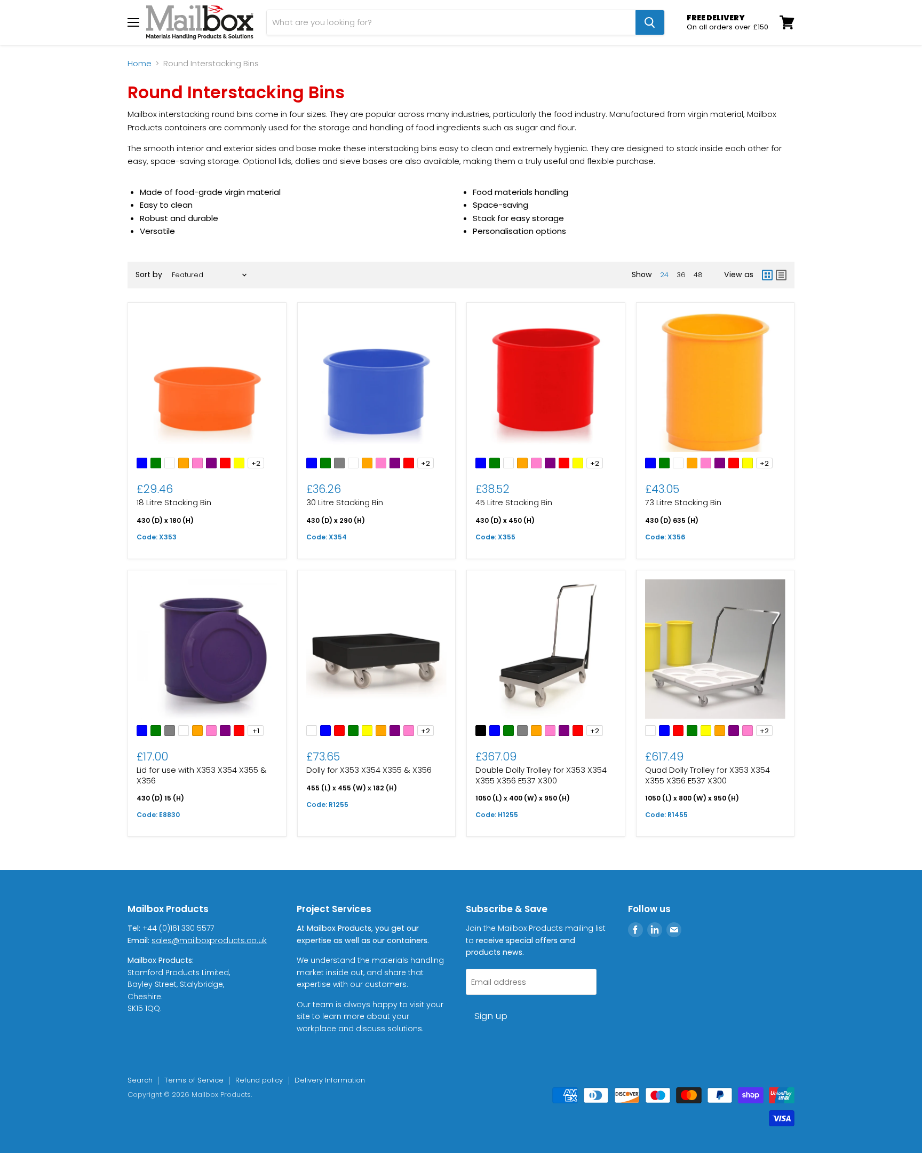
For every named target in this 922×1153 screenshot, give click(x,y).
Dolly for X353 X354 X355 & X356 (369, 769)
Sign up (490, 1015)
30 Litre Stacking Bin (344, 502)
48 (698, 275)
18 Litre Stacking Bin (174, 502)
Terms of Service (194, 1080)
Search (140, 1080)
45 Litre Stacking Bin (513, 502)
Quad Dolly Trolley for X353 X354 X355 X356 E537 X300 (707, 775)
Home (140, 63)
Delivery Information (330, 1080)
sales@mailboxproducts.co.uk (209, 940)
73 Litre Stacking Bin (683, 502)
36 (681, 275)
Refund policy (259, 1080)
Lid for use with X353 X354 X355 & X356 (202, 775)
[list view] (781, 275)
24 (664, 275)
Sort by (149, 274)
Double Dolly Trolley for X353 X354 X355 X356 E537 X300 (541, 775)
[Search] (649, 22)
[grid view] (767, 275)
